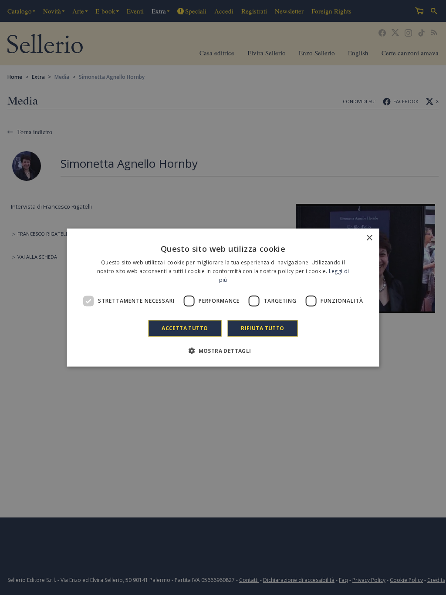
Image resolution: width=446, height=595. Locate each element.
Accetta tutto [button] (185, 327)
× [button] (369, 238)
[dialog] (223, 298)
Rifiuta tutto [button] (262, 327)
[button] (223, 350)
